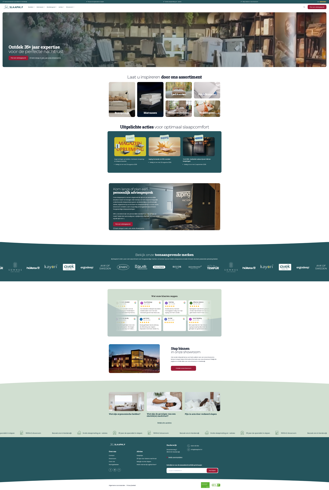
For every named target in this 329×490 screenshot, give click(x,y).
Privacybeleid (131, 485)
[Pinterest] (119, 470)
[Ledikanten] (179, 90)
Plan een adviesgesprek (317, 7)
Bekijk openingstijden (175, 457)
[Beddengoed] (207, 108)
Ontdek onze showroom (183, 368)
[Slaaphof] (13, 7)
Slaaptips (140, 455)
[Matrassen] (150, 99)
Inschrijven (212, 471)
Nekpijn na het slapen (144, 462)
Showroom (112, 459)
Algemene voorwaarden (117, 485)
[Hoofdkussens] (207, 90)
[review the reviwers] (134, 303)
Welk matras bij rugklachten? (146, 465)
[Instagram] (115, 470)
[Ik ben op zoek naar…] (304, 7)
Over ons (112, 462)
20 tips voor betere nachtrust (147, 459)
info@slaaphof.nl (196, 449)
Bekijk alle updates (164, 423)
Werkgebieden (114, 465)
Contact (111, 455)
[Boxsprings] (122, 99)
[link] (134, 358)
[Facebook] (110, 470)
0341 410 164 (195, 446)
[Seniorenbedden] (179, 108)
